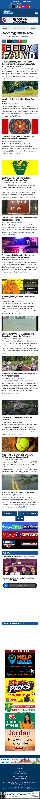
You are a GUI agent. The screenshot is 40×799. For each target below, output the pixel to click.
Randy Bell (21, 301)
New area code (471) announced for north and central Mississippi (18, 137)
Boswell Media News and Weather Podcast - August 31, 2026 (20, 579)
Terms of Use (20, 771)
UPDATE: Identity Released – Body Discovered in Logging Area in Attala (18, 63)
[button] (36, 12)
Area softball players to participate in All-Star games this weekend (18, 456)
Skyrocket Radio (25, 787)
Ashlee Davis (21, 66)
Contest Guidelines (20, 776)
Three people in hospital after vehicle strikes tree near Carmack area (18, 256)
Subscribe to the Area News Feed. (16, 37)
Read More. (6, 79)
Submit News (26, 2)
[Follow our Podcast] (23, 6)
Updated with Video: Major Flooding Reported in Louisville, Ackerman (18, 335)
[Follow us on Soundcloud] (26, 6)
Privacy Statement (20, 774)
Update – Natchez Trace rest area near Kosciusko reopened (19, 219)
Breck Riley (21, 222)
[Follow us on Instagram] (16, 6)
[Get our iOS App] (29, 6)
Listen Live (15, 2)
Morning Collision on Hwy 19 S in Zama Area (19, 100)
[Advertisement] (20, 20)
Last (18, 518)
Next (33, 514)
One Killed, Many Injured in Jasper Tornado (17, 418)
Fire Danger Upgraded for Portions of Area (18, 297)
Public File (20, 769)
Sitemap (27, 4)
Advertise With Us (16, 4)
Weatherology (32, 789)
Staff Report (18, 141)
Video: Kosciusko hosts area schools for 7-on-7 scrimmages (20, 374)
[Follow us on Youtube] (19, 6)
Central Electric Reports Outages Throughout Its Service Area (16, 179)
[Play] (6, 585)
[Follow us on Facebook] (10, 6)
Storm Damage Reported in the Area (18, 492)
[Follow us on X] (13, 6)
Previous (8, 514)
